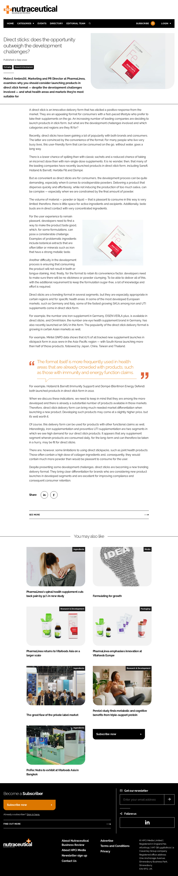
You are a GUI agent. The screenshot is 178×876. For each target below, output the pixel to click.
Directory (56, 23)
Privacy (105, 851)
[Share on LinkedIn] (44, 495)
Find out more (12, 824)
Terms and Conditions (115, 846)
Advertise (106, 840)
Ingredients (79, 549)
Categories (24, 23)
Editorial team (75, 23)
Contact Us (69, 861)
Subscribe (142, 23)
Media (147, 549)
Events (42, 23)
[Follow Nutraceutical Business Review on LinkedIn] (147, 823)
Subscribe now (106, 734)
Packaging (7, 67)
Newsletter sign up (74, 855)
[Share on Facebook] (54, 495)
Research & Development (24, 67)
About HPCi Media (74, 850)
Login (164, 23)
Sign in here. (33, 814)
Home (10, 23)
